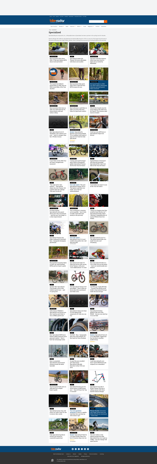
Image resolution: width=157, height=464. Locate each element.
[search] (105, 21)
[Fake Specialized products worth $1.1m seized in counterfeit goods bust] (58, 425)
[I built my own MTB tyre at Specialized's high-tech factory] (98, 122)
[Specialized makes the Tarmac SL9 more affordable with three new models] (78, 48)
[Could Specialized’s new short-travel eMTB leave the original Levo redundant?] (98, 351)
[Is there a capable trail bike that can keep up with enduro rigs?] (78, 400)
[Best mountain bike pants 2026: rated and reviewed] (78, 74)
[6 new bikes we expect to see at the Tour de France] (98, 175)
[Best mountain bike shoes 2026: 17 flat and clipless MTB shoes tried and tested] (58, 48)
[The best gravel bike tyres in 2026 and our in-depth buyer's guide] (58, 376)
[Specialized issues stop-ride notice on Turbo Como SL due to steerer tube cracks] (58, 400)
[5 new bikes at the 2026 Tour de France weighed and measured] (58, 150)
